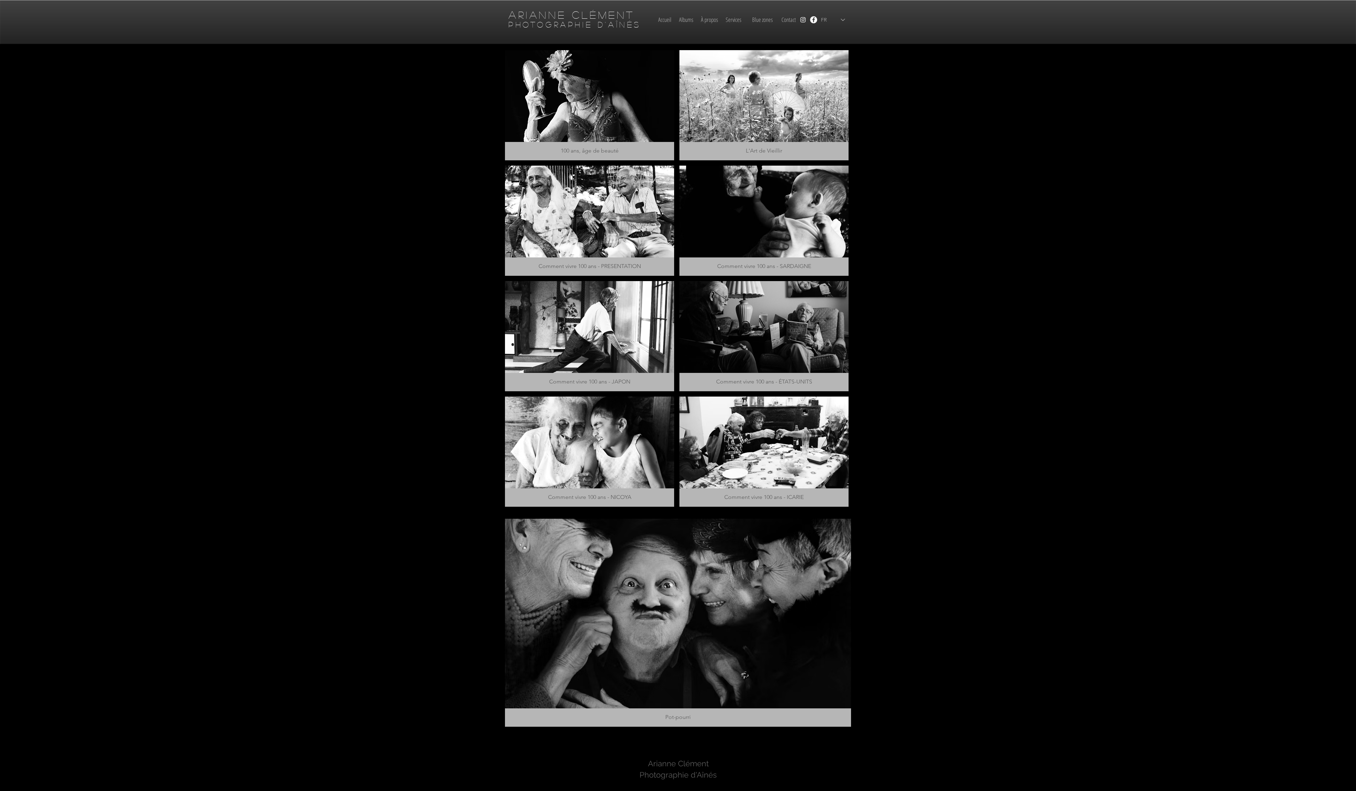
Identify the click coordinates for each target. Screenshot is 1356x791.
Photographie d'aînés (575, 24)
